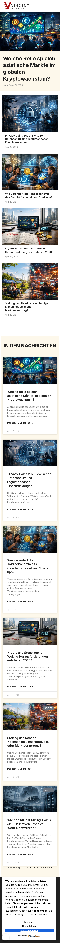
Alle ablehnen (29, 926)
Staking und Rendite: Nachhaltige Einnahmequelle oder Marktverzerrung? (26, 307)
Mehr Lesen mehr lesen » (20, 423)
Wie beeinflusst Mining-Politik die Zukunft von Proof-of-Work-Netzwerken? (29, 824)
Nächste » (46, 867)
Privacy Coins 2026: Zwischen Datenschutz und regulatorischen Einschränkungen (26, 139)
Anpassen (29, 922)
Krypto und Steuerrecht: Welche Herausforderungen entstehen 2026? (27, 656)
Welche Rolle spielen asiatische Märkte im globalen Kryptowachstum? (29, 396)
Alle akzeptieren (29, 930)
